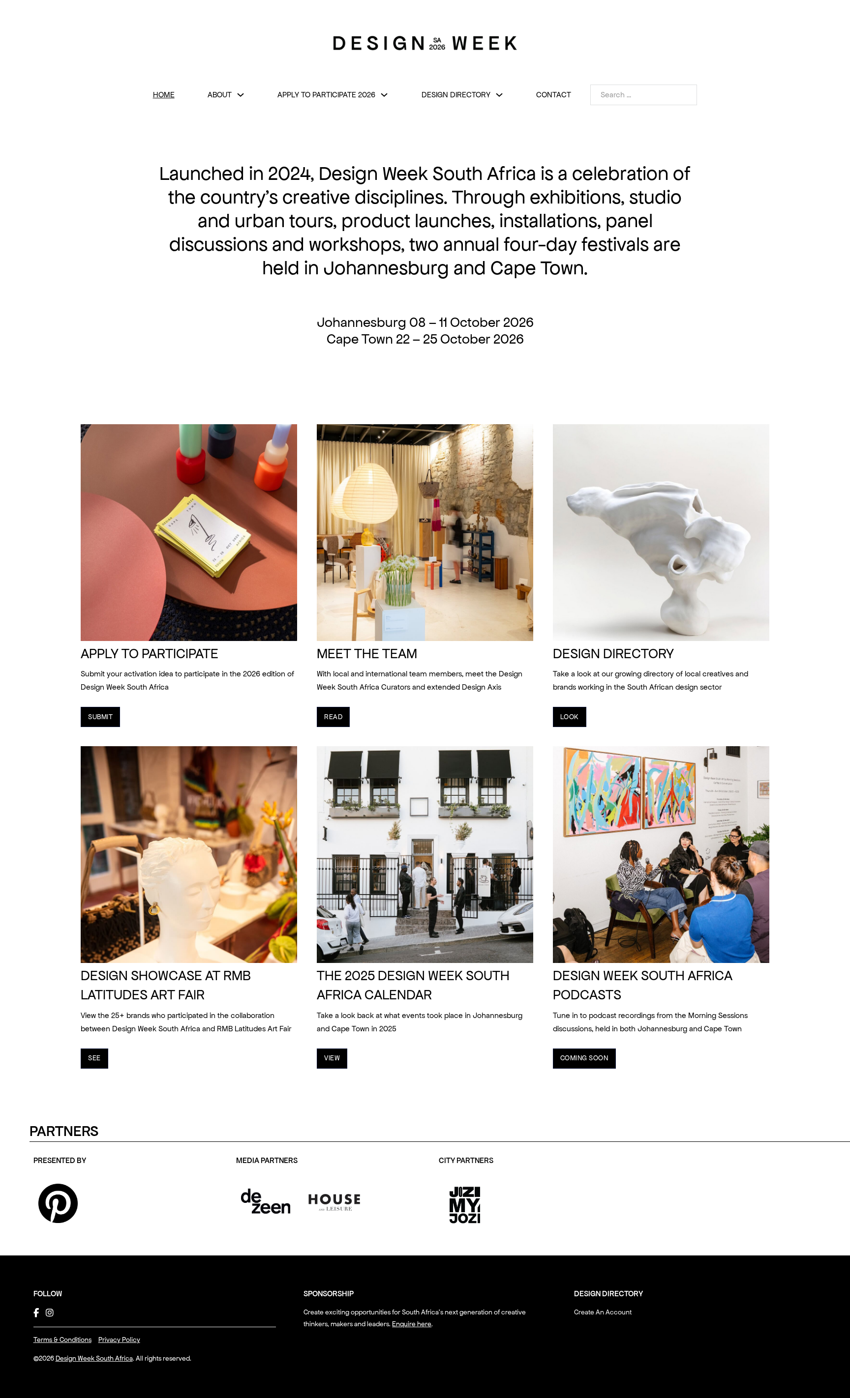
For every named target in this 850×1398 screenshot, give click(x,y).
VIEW (332, 1058)
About (220, 95)
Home (164, 95)
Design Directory (456, 95)
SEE (94, 1058)
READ (333, 717)
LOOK (569, 717)
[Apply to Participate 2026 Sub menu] (384, 95)
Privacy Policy (119, 1340)
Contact (553, 95)
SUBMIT (100, 717)
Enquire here (411, 1324)
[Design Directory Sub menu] (499, 95)
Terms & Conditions (62, 1340)
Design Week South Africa (94, 1358)
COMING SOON (584, 1058)
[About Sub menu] (240, 95)
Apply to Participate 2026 (326, 95)
